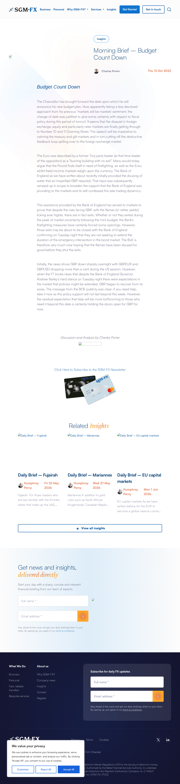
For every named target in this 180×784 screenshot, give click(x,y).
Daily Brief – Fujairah (38, 475)
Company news (46, 680)
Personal (58, 9)
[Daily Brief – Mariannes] (90, 449)
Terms (89, 739)
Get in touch (153, 9)
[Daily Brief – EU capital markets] (139, 449)
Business (45, 9)
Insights (111, 9)
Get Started (130, 9)
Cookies (104, 739)
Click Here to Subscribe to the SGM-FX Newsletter (90, 369)
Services (96, 9)
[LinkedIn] (168, 740)
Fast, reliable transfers (16, 688)
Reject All (46, 769)
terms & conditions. (65, 630)
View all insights (92, 528)
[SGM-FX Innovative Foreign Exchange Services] (23, 9)
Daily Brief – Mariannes (90, 475)
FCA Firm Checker (90, 752)
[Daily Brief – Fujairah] (40, 449)
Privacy (75, 739)
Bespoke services (19, 696)
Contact (41, 692)
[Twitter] (158, 740)
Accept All (68, 769)
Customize (23, 769)
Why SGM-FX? (76, 9)
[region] (45, 758)
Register (41, 698)
